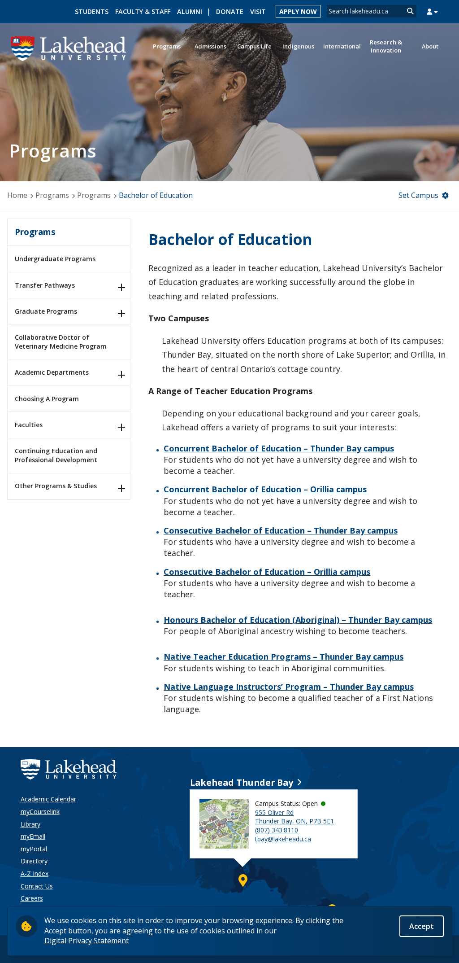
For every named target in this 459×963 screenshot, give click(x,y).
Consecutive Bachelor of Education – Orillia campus (267, 571)
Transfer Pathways (45, 285)
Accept (421, 926)
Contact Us (37, 886)
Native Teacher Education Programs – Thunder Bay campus (283, 656)
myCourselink (40, 811)
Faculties (29, 424)
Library (30, 824)
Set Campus (418, 195)
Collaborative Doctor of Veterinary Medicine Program (61, 341)
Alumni (189, 11)
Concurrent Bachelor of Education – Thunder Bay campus (279, 448)
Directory (34, 861)
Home (17, 195)
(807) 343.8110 (276, 830)
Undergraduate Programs (55, 258)
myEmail (33, 836)
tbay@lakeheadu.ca (283, 839)
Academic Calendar (48, 799)
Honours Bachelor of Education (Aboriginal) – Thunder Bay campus (298, 619)
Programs (52, 195)
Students (91, 11)
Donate (229, 11)
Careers (32, 898)
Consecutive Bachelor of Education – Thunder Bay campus (281, 530)
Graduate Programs (46, 311)
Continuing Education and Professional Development (56, 455)
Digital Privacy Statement (86, 940)
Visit (258, 11)
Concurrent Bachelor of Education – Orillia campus (265, 489)
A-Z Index (34, 873)
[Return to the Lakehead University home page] (69, 48)
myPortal (34, 849)
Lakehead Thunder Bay (241, 782)
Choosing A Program (47, 398)
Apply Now (298, 11)
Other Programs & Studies (56, 486)
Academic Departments (52, 372)
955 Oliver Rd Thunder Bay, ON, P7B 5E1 (294, 817)
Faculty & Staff (142, 11)
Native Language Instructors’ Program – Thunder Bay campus (289, 686)
